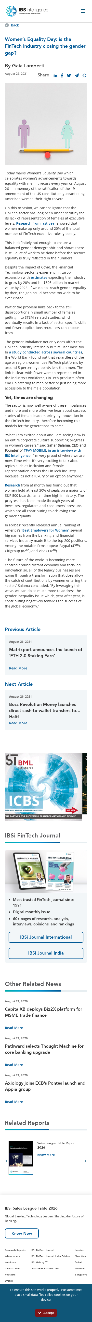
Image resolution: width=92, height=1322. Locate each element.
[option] (46, 1162)
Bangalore (81, 1274)
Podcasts (10, 1274)
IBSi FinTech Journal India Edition (50, 1256)
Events (9, 1280)
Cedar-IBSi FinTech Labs (45, 1268)
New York (80, 1256)
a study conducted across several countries (45, 352)
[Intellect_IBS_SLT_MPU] (42, 783)
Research (12, 485)
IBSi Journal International (46, 937)
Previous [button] (6, 1162)
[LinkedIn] (55, 75)
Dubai (78, 1262)
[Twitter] (69, 75)
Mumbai (80, 1268)
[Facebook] (62, 75)
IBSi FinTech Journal (42, 1250)
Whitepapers (12, 1256)
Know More (46, 1154)
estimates (39, 277)
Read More (18, 668)
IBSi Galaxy (39, 1262)
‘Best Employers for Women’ (45, 530)
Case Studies (12, 1268)
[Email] (77, 75)
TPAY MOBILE (35, 450)
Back (15, 25)
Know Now (22, 1233)
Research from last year (36, 223)
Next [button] (85, 1162)
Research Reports (15, 1250)
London (79, 1250)
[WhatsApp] (84, 75)
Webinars (10, 1262)
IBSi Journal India (46, 953)
